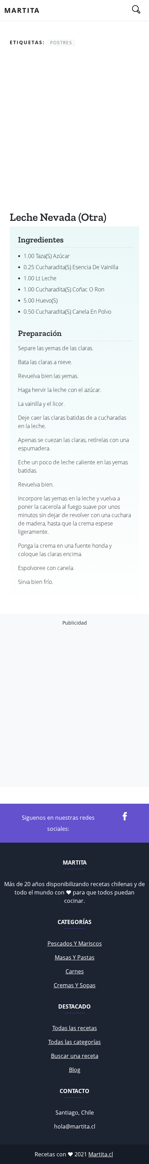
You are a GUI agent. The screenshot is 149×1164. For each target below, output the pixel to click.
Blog (74, 1070)
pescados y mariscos (74, 943)
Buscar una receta (74, 1056)
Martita (22, 10)
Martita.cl (100, 1154)
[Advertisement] (74, 130)
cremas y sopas (75, 985)
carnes (74, 971)
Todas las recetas (74, 1028)
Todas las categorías (74, 1042)
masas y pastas (75, 957)
